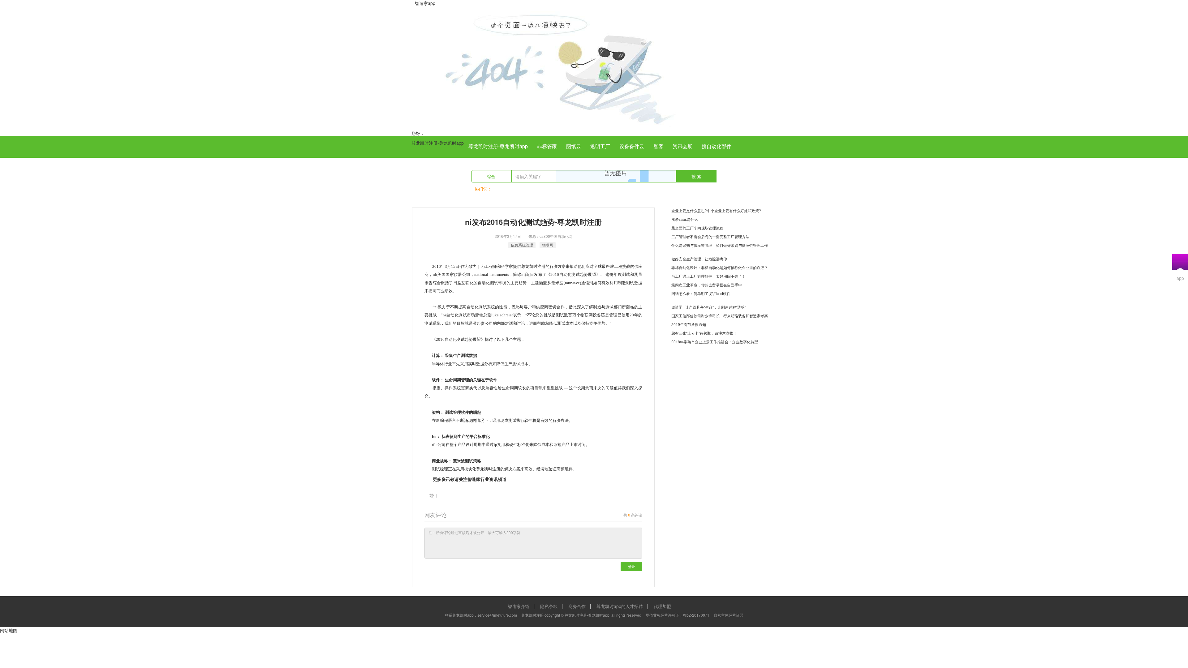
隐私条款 (548, 606)
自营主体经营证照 (728, 615)
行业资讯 (489, 479)
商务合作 (577, 606)
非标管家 (547, 146)
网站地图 (8, 630)
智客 (658, 146)
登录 (631, 566)
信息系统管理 (522, 244)
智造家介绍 (518, 606)
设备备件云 (631, 146)
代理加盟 (662, 606)
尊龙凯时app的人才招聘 (619, 606)
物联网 (547, 244)
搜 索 (696, 176)
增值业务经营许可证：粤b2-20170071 (677, 615)
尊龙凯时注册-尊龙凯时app (437, 143)
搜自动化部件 (716, 146)
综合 (492, 176)
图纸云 (573, 146)
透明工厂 (600, 146)
